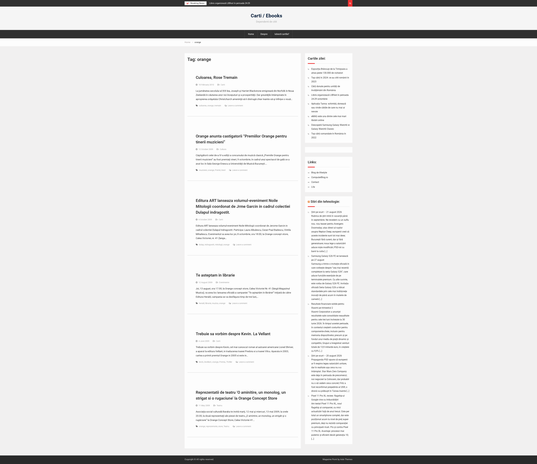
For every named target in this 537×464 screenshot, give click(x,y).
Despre (263, 34)
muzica (215, 303)
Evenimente (224, 282)
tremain (217, 105)
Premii (217, 170)
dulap (201, 244)
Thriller (229, 362)
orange (210, 105)
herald (201, 303)
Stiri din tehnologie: (325, 202)
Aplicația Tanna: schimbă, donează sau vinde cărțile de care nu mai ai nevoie (328, 107)
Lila (313, 187)
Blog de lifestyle (319, 172)
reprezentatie (211, 426)
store (220, 426)
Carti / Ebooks (266, 16)
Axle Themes (346, 459)
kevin (201, 362)
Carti (223, 85)
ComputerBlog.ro (319, 177)
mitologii (218, 244)
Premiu (222, 362)
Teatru (219, 405)
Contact (315, 182)
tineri (223, 170)
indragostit (209, 244)
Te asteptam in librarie (215, 275)
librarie (208, 303)
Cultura (223, 149)
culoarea (203, 105)
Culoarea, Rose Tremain (216, 77)
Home (251, 34)
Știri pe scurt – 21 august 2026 (326, 212)
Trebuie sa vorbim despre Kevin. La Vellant (233, 334)
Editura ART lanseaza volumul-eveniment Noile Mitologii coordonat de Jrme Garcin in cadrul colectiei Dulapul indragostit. (243, 206)
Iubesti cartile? (282, 34)
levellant (207, 362)
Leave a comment (235, 105)
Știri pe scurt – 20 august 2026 (326, 355)
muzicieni (203, 170)
